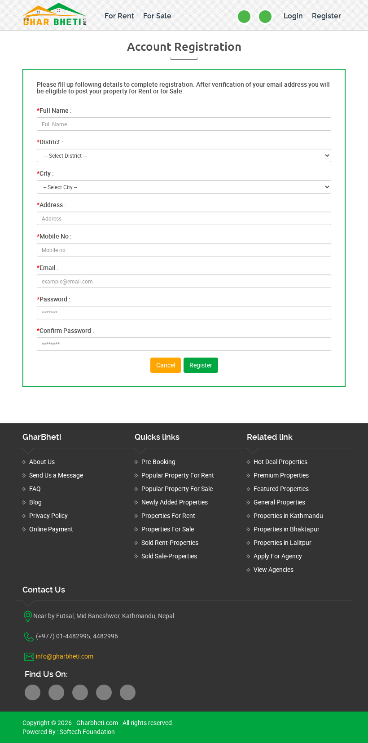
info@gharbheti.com (64, 656)
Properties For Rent (168, 515)
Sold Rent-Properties (169, 542)
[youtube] (128, 692)
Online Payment (51, 529)
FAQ (35, 488)
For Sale (157, 16)
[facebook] (32, 692)
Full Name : (54, 110)
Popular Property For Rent (177, 475)
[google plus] (104, 692)
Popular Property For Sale (177, 488)
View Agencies (274, 569)
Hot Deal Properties (280, 461)
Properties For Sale (167, 529)
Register (326, 16)
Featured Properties (281, 488)
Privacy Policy (48, 515)
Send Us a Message (56, 475)
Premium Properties (281, 475)
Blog (35, 502)
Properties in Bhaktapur (287, 529)
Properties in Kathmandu (288, 515)
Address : (51, 204)
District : (50, 141)
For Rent (119, 16)
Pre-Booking (158, 461)
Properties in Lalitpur (282, 542)
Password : (53, 299)
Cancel (165, 365)
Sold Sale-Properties (169, 556)
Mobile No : (54, 236)
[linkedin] (80, 692)
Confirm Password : (65, 330)
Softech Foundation (86, 731)
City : (45, 173)
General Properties (279, 502)
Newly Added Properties (174, 502)
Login (293, 16)
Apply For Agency (278, 556)
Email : (48, 267)
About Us (42, 461)
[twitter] (56, 692)
